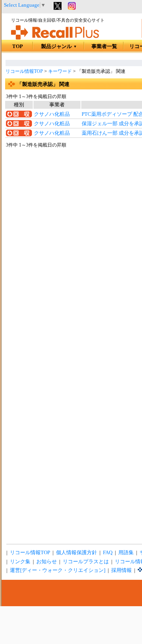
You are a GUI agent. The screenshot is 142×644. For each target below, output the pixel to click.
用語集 (126, 552)
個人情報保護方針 (76, 552)
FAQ (107, 552)
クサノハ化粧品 (52, 114)
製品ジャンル (59, 46)
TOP (17, 46)
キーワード (60, 71)
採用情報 (121, 570)
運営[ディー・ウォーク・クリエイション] (57, 570)
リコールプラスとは (86, 561)
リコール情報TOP (24, 71)
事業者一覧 (104, 46)
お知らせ (46, 561)
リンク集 (20, 561)
